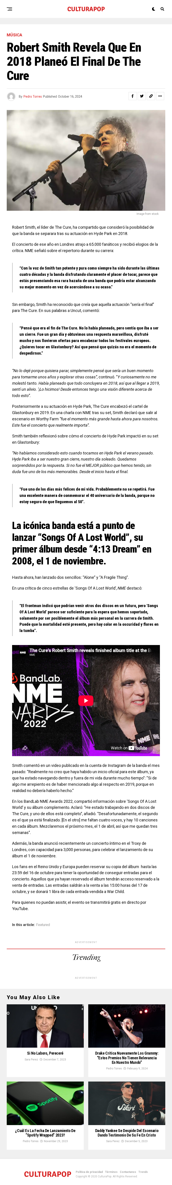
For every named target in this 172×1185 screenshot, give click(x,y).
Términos (111, 1172)
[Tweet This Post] (142, 96)
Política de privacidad (89, 1172)
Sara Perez (31, 1059)
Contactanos (128, 1172)
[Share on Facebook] (133, 96)
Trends (143, 1172)
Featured (43, 925)
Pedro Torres (33, 96)
